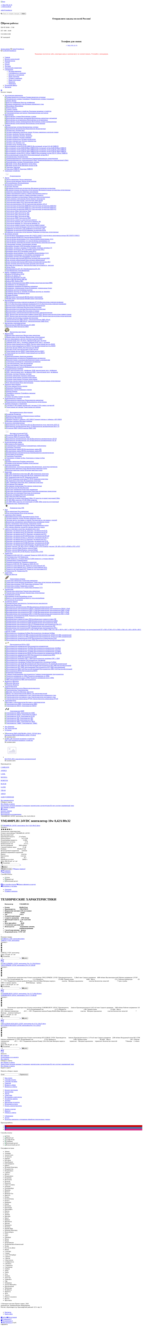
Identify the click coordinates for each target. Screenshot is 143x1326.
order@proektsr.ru (6, 10)
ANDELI (4, 770)
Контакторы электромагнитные (15, 323)
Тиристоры (8, 572)
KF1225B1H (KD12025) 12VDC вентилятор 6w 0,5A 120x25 (21, 1025)
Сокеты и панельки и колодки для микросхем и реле (22, 529)
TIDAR (3, 790)
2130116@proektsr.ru (9, 50)
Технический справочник (13, 68)
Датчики (7, 125)
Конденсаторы (9, 300)
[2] (3, 829)
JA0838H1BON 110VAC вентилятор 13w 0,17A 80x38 (18, 995)
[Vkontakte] (5, 1128)
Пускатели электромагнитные (15, 423)
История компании (15, 71)
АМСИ (3, 794)
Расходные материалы (12, 465)
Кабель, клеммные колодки (14, 272)
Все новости (5, 1055)
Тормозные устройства (12, 171)
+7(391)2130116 (6, 6)
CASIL (3, 774)
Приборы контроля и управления (16, 403)
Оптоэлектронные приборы (14, 368)
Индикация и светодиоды (13, 185)
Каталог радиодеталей (12, 59)
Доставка (8, 66)
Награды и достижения (16, 75)
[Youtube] (5, 1126)
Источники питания (11, 234)
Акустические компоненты (14, 95)
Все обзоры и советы (8, 804)
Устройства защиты (11, 601)
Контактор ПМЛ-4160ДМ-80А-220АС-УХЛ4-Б (20, 735)
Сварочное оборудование (13, 515)
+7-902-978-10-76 (71, 45)
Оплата (7, 64)
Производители (10, 61)
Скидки (7, 62)
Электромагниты (10, 700)
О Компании (9, 69)
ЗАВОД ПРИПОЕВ (7, 797)
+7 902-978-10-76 (6, 5)
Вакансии (12, 82)
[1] (2, 829)
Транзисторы (9, 589)
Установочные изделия (12, 594)
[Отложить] (2, 962)
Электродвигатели (11, 686)
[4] (7, 829)
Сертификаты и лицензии (17, 73)
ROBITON (4, 780)
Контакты (8, 87)
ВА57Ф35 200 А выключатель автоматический (20, 759)
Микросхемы (9, 333)
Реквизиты (12, 83)
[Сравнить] (2, 960)
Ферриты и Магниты (12, 681)
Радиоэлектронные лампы (13, 442)
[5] (9, 829)
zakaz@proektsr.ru (18, 49)
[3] (5, 829)
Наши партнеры (14, 76)
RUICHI (3, 784)
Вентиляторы (9, 114)
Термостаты (9, 553)
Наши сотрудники (15, 80)
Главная (7, 57)
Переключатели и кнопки (13, 398)
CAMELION (5, 767)
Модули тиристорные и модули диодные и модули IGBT (23, 339)
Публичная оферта (11, 85)
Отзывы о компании (15, 78)
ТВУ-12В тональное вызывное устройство (19, 740)
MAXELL (4, 777)
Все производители (7, 800)
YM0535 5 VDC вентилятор (10, 940)
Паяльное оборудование (13, 384)
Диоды (7, 178)
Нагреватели (9, 354)
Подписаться (24, 1074)
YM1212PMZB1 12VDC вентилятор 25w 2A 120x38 (18, 965)
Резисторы (8, 472)
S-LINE (3, 787)
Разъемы (7, 460)
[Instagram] (5, 1129)
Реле (6, 509)
